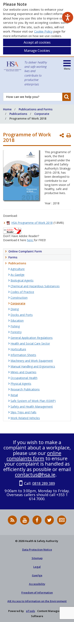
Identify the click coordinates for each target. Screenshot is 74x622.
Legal (37, 567)
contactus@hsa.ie (35, 474)
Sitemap (37, 558)
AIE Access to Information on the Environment (37, 601)
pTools (30, 611)
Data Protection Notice (37, 549)
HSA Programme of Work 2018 (32, 223)
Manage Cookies (37, 50)
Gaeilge (37, 575)
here (30, 240)
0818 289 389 (43, 483)
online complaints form (34, 456)
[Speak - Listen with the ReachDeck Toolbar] (67, 17)
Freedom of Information (37, 592)
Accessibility (37, 584)
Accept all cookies (37, 42)
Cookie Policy (43, 31)
